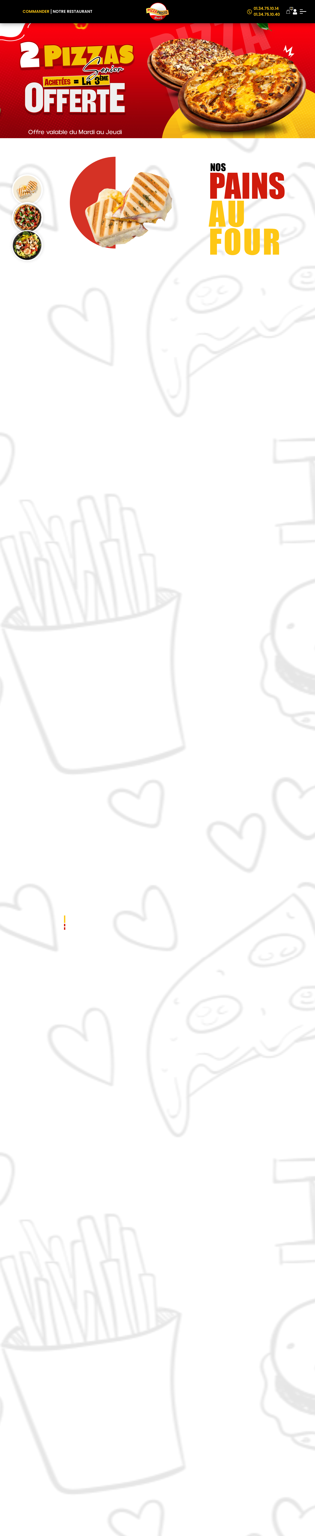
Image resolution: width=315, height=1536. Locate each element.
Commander (36, 11)
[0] (288, 12)
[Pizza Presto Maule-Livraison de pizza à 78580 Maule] (157, 12)
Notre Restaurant (72, 11)
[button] (64, 919)
